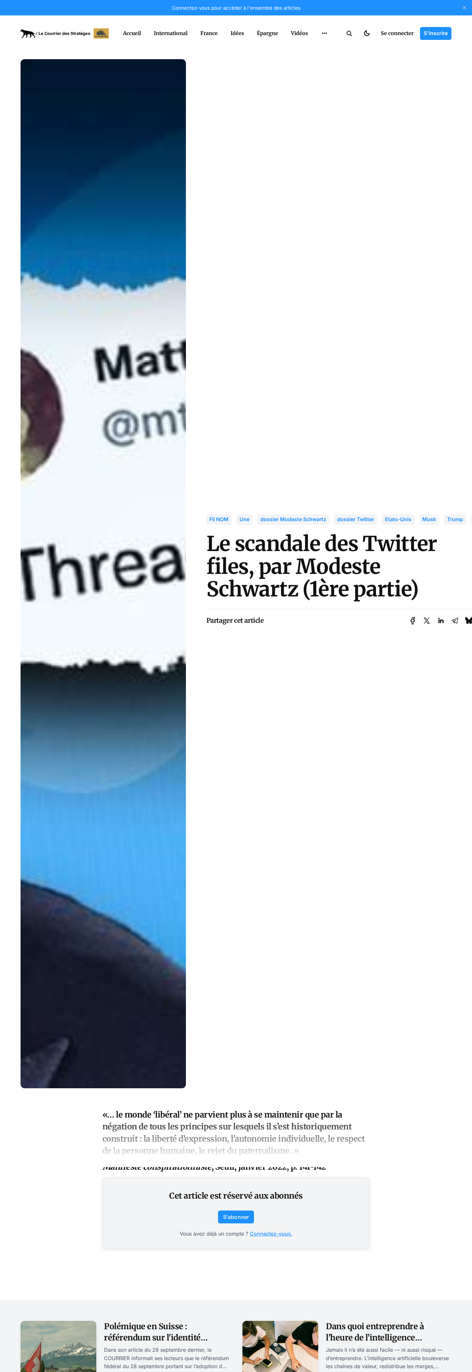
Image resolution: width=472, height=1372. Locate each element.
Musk (429, 519)
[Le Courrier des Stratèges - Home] (65, 33)
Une (244, 519)
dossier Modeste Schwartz (293, 519)
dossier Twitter (355, 519)
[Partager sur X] (426, 621)
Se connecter (397, 33)
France (209, 33)
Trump (455, 519)
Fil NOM (219, 519)
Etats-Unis (398, 519)
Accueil (132, 33)
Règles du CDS (324, 48)
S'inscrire (436, 33)
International (171, 33)
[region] (324, 33)
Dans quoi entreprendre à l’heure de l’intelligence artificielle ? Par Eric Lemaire (382, 1337)
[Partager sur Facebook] (412, 621)
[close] (464, 8)
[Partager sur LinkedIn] (440, 621)
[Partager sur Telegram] (454, 621)
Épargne (267, 33)
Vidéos (299, 33)
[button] (349, 33)
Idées (237, 33)
